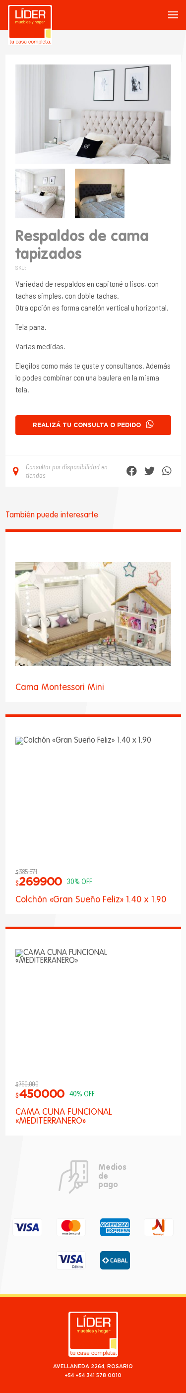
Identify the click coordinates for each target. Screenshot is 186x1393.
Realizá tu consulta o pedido (87, 425)
